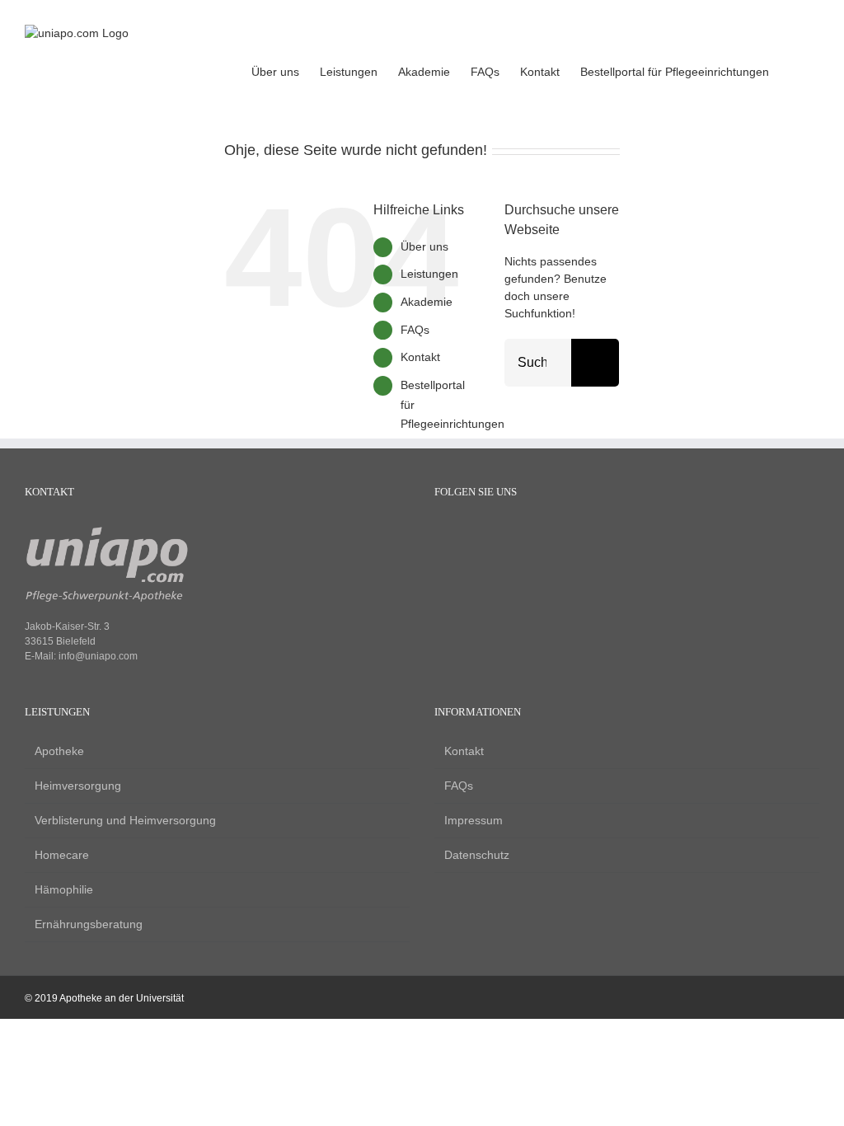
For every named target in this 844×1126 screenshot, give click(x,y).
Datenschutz (476, 854)
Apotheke (59, 751)
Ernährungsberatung (89, 924)
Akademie (426, 301)
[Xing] (498, 533)
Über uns (424, 246)
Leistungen (429, 273)
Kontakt (420, 357)
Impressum (473, 820)
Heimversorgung (78, 785)
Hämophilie (64, 889)
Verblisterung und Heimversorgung (125, 820)
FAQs (415, 329)
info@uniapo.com (98, 656)
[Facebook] (442, 533)
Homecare (62, 854)
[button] (794, 70)
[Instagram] (470, 533)
